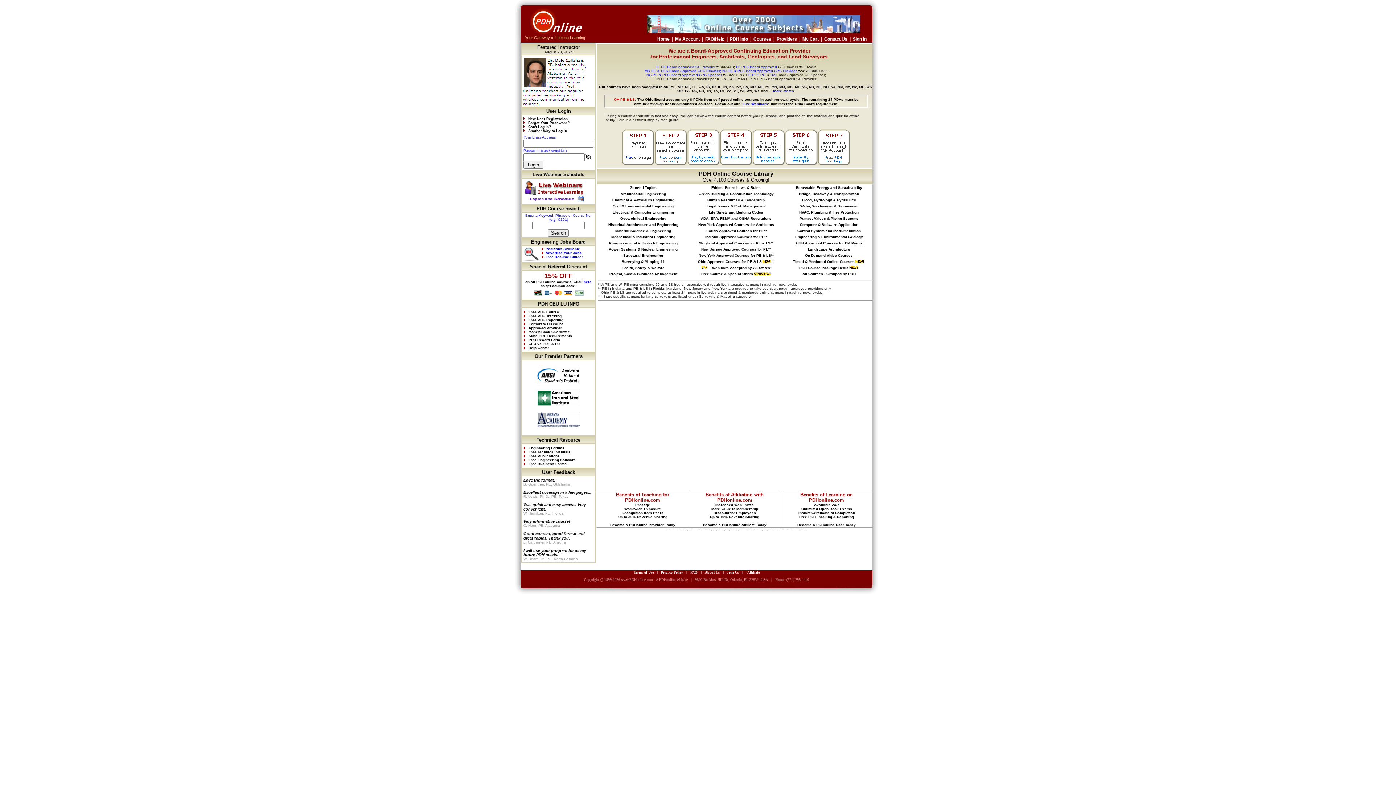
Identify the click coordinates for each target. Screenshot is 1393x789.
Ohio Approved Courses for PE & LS (730, 262)
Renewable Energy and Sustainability (829, 188)
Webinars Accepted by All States (740, 268)
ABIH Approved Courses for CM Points (829, 243)
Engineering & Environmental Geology (829, 237)
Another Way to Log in (547, 131)
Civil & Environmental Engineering (643, 206)
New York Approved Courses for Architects (736, 225)
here (588, 282)
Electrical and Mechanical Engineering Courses (708, 530)
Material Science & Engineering (643, 231)
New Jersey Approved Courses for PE (734, 249)
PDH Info (739, 39)
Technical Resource (558, 440)
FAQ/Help (714, 39)
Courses (762, 39)
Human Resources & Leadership (736, 200)
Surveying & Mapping (640, 262)
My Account (687, 39)
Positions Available (563, 249)
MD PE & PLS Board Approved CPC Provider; (683, 71)
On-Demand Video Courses (829, 255)
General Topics (643, 188)
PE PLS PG (756, 75)
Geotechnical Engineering (643, 218)
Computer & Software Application (829, 225)
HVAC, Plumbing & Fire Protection (829, 212)
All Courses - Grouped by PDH (829, 274)
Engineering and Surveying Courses (733, 530)
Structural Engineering (643, 255)
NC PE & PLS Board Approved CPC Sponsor (684, 75)
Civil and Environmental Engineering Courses (680, 530)
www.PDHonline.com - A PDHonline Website (654, 580)
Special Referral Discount (558, 266)
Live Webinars (755, 104)
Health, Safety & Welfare (643, 268)
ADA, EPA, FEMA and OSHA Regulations (736, 218)
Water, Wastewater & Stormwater (829, 206)
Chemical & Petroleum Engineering (643, 200)
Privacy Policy (672, 572)
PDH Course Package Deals (823, 268)
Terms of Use (644, 572)
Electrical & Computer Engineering (643, 212)
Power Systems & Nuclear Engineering (643, 249)
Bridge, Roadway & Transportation (829, 194)
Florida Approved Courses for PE (735, 231)
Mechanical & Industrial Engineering (643, 237)
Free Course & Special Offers (727, 274)
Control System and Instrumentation (829, 231)
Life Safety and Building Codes (736, 212)
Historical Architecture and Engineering (643, 225)
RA (773, 75)
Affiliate (753, 572)
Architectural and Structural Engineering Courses (759, 530)
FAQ (694, 572)
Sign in (860, 39)
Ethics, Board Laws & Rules (736, 188)
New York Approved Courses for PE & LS (735, 255)
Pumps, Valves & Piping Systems (829, 218)
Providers (787, 39)
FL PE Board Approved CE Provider (685, 67)
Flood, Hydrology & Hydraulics (829, 200)
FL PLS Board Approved (756, 67)
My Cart (810, 39)
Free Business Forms (547, 464)
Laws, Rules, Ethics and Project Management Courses (789, 530)
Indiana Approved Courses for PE (734, 237)
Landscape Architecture (829, 249)
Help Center (539, 348)
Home (663, 39)
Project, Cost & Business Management (643, 274)
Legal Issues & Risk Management (736, 206)
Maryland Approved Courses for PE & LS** (736, 243)
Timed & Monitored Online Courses (824, 262)
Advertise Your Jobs (564, 253)
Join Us (733, 572)
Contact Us (835, 39)
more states (783, 91)
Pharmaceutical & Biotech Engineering (643, 243)
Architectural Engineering (643, 194)
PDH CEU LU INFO (558, 304)
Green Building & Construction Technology (736, 194)
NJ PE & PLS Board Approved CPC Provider (760, 71)
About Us (712, 572)
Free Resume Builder (564, 257)
